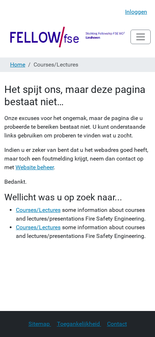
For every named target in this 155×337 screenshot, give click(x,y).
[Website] (67, 37)
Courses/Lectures (38, 209)
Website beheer (34, 167)
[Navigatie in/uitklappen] (140, 37)
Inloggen (136, 11)
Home (17, 64)
